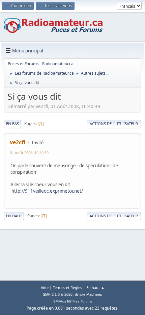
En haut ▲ (95, 287)
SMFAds (59, 301)
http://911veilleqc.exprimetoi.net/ (47, 191)
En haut (14, 215)
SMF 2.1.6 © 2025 (57, 294)
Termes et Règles (67, 287)
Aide (45, 287)
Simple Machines (88, 294)
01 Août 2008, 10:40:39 (29, 152)
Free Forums (82, 301)
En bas (12, 123)
